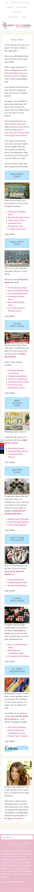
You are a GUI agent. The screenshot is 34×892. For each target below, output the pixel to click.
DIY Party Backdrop (17, 727)
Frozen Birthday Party (18, 293)
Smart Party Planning (17, 25)
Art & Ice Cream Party (18, 379)
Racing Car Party (15, 226)
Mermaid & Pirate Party (18, 382)
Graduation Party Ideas (18, 656)
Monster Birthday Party (18, 217)
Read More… (19, 818)
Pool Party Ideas (15, 385)
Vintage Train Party (17, 229)
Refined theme (17, 889)
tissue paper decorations (16, 135)
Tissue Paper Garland (18, 736)
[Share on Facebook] (2, 448)
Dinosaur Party (15, 223)
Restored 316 (29, 889)
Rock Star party (12, 76)
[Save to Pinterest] (2, 445)
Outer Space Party (16, 220)
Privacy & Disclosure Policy (13, 882)
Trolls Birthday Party (17, 288)
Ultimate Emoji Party (17, 376)
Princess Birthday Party (18, 290)
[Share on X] (2, 452)
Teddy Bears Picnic (16, 388)
